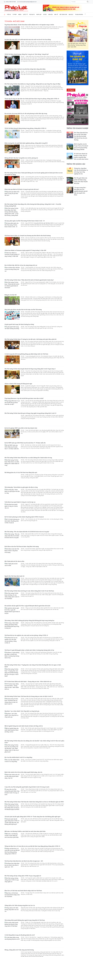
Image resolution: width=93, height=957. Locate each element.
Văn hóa (50, 14)
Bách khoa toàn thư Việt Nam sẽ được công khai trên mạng (22, 546)
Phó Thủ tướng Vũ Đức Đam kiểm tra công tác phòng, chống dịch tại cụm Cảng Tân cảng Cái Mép (32, 84)
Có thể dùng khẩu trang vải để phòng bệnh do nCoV (20, 935)
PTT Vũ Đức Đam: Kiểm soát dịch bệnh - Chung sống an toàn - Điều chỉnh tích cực (28, 681)
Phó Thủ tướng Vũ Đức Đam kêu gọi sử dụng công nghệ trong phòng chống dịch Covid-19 (30, 413)
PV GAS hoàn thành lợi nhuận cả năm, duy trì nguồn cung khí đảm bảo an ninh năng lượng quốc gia (81, 157)
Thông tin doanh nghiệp (77, 128)
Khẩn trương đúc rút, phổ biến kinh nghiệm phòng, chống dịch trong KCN (26, 143)
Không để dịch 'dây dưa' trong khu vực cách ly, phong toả (21, 158)
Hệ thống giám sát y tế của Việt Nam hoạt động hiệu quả (21, 472)
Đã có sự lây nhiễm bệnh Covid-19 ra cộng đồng (18, 757)
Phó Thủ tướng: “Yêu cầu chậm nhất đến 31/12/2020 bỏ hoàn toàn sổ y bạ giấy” (27, 531)
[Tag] (16, 8)
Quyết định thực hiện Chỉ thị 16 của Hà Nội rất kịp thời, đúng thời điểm (25, 69)
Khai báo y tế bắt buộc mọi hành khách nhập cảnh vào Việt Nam (23, 890)
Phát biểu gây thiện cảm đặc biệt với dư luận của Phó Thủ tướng (23, 309)
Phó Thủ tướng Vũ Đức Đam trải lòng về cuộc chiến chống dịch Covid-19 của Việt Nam (29, 591)
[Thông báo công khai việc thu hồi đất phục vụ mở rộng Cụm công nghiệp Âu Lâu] (70, 170)
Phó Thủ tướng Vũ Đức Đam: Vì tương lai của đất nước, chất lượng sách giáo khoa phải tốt (30, 339)
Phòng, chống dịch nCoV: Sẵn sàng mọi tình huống (19, 950)
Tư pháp (14, 14)
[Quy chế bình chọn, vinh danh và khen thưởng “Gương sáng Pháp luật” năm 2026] (77, 35)
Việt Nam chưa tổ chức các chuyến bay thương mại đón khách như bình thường (28, 235)
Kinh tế (56, 14)
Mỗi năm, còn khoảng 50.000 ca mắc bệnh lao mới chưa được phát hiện (25, 831)
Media (19, 14)
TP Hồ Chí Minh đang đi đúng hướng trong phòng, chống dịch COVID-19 (25, 128)
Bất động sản (63, 14)
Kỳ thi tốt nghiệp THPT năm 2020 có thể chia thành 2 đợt (21, 428)
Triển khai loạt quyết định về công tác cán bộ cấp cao (20, 502)
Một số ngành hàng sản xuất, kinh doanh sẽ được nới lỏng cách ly (24, 726)
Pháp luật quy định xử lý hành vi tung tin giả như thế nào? (22, 189)
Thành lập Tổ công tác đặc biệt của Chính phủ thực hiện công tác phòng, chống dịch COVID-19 (32, 98)
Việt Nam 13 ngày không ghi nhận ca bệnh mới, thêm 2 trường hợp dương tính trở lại (29, 650)
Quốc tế (25, 14)
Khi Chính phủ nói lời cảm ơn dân (14, 561)
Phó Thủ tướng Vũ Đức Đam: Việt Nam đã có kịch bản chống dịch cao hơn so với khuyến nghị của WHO (34, 802)
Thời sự (9, 14)
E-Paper (71, 90)
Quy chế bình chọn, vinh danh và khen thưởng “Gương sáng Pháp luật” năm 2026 (77, 45)
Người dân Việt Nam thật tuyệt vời (14, 576)
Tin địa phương (79, 14)
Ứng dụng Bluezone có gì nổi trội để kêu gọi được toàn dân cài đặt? (24, 398)
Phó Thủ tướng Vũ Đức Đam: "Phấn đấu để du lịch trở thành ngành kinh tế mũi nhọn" (29, 280)
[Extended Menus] (85, 14)
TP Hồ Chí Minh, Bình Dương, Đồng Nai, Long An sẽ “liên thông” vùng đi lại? (27, 54)
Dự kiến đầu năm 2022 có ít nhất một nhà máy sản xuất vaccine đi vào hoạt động (28, 39)
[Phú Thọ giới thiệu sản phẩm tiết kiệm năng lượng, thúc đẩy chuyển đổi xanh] (70, 180)
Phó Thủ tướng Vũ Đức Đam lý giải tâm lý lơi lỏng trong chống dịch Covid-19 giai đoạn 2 (30, 369)
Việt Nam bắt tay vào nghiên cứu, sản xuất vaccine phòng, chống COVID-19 (26, 635)
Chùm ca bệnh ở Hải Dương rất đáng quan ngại (18, 383)
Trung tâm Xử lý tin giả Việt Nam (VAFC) (43, 223)
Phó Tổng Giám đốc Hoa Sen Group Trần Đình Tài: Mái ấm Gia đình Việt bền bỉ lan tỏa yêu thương (81, 136)
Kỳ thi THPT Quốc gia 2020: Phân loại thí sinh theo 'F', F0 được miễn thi (25, 443)
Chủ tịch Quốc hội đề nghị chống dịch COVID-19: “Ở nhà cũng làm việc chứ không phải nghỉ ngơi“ (33, 816)
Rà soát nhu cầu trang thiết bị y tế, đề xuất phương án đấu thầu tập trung (26, 113)
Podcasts (32, 14)
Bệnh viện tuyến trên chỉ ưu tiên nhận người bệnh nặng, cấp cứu (23, 772)
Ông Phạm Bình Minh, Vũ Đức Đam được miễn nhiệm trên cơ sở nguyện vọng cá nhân (29, 24)
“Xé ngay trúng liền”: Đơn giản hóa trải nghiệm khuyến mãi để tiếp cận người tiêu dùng (80, 191)
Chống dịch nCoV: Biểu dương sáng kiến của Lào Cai (20, 905)
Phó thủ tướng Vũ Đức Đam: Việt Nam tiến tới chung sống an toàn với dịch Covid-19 (29, 696)
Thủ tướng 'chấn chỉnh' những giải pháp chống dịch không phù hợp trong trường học (29, 620)
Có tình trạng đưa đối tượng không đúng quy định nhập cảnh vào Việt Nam (26, 354)
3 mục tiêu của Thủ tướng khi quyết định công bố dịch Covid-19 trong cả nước (27, 787)
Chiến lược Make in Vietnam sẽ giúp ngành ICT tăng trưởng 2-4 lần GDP (25, 250)
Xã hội (44, 14)
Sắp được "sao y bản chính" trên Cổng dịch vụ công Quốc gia (22, 711)
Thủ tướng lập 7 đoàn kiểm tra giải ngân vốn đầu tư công (21, 487)
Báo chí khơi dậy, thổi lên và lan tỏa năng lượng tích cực (21, 265)
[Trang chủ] (4, 14)
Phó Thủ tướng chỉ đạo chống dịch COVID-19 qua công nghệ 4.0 (23, 876)
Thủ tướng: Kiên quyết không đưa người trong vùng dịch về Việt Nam (25, 920)
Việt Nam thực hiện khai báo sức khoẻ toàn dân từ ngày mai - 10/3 (24, 861)
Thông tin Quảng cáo (76, 164)
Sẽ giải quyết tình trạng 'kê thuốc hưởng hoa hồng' (19, 324)
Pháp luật (38, 14)
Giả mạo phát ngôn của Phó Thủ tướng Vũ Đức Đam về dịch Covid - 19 (25, 221)
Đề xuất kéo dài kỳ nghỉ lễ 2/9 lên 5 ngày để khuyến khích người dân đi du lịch (27, 606)
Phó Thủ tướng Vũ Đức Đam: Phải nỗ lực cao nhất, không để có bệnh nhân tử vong (28, 457)
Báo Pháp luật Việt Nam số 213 (77, 121)
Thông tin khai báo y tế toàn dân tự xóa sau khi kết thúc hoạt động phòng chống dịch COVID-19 (32, 846)
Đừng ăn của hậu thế (11, 295)
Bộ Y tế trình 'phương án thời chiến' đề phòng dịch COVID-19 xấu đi (24, 517)
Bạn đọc (71, 14)
